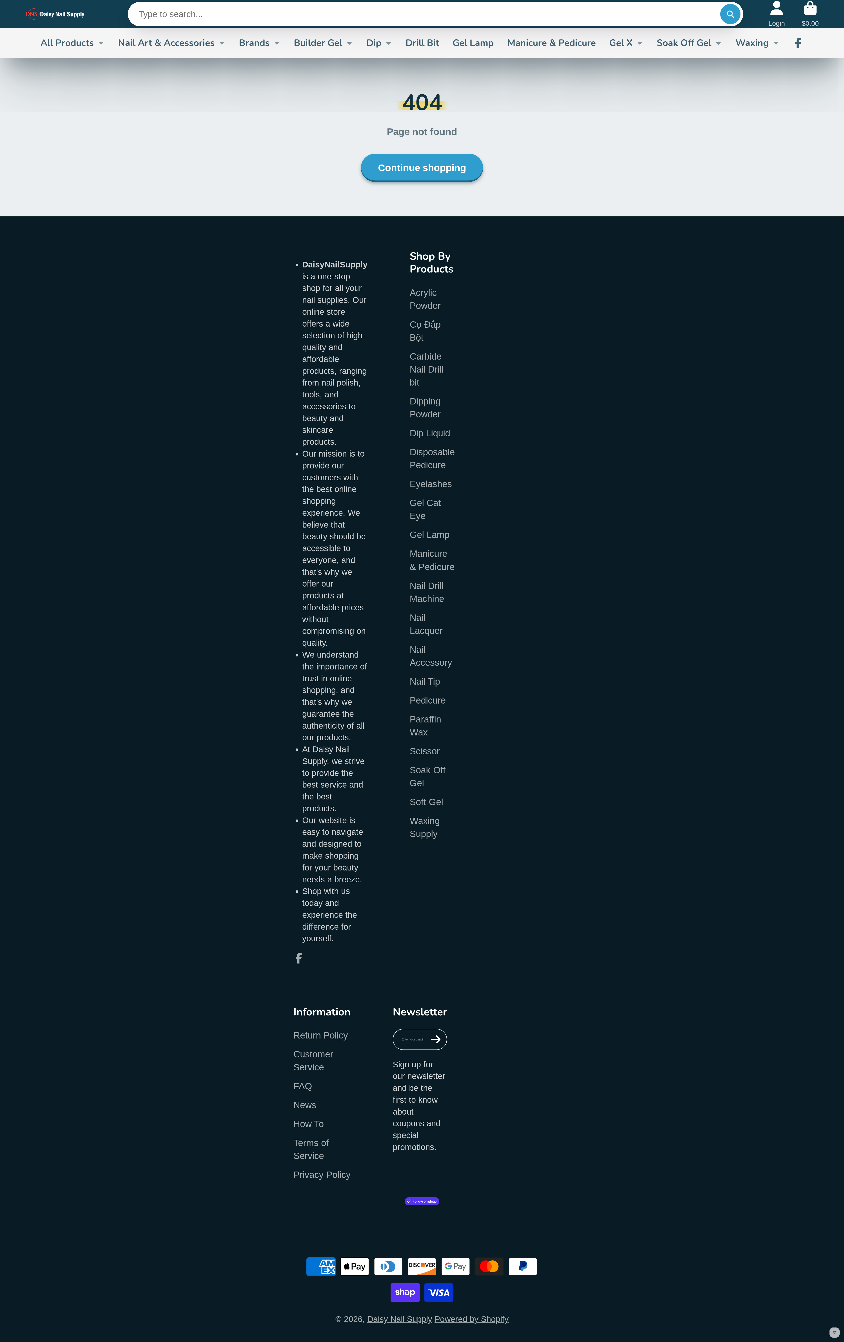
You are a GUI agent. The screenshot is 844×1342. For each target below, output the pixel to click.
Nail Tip (425, 681)
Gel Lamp (473, 43)
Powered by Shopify (472, 1319)
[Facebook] (798, 43)
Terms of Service (311, 1149)
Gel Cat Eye (425, 509)
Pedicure (428, 700)
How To (308, 1124)
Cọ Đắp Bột (425, 331)
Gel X (621, 43)
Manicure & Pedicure (551, 43)
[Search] (730, 14)
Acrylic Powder (425, 299)
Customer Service (313, 1060)
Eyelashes (431, 484)
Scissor (425, 751)
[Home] (55, 14)
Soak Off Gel (684, 43)
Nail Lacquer (426, 624)
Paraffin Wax (425, 725)
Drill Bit (422, 43)
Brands (254, 43)
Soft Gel (426, 802)
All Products (67, 43)
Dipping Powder (425, 407)
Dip (373, 43)
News (304, 1105)
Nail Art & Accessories (166, 43)
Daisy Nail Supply (399, 1319)
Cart (810, 14)
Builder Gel (318, 43)
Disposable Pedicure (432, 458)
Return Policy (320, 1035)
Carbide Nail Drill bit (427, 369)
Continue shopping (422, 167)
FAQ (302, 1086)
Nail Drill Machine (427, 592)
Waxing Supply (425, 827)
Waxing (752, 43)
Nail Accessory (431, 656)
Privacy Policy (322, 1175)
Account (776, 14)
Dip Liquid (430, 433)
